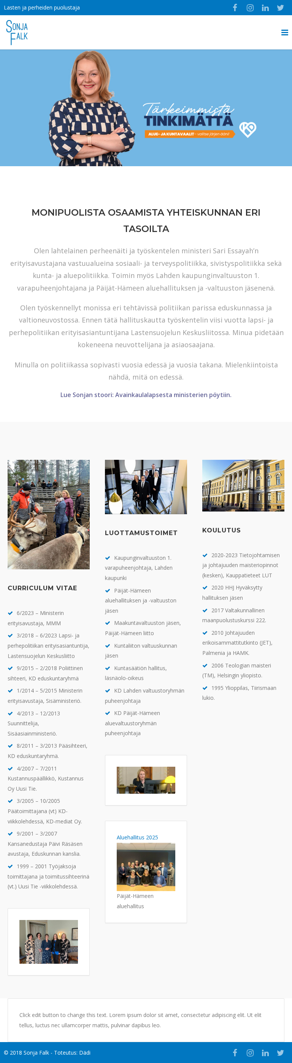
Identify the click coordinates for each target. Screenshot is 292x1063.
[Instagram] (250, 7)
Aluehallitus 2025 (137, 837)
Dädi (84, 1052)
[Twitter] (280, 7)
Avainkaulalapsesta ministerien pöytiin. (173, 395)
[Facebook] (235, 7)
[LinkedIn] (265, 7)
